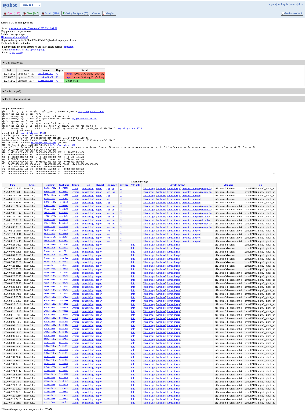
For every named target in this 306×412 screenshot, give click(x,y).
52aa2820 (63, 248)
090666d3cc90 (50, 265)
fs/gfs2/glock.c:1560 (32, 133)
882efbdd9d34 (50, 223)
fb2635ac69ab (50, 234)
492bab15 (63, 367)
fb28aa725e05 (50, 248)
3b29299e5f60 (50, 202)
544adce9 (63, 371)
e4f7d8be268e (50, 297)
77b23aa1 (63, 230)
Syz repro (112, 185)
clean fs (205, 216)
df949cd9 (63, 213)
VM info (135, 185)
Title (259, 185)
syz (13, 52)
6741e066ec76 (50, 195)
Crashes (95, 13)
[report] (69, 73)
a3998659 (63, 206)
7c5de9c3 (63, 265)
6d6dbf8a (63, 234)
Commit (50, 185)
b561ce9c (63, 378)
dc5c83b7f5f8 (50, 367)
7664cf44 (63, 258)
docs (301, 4)
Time (12, 185)
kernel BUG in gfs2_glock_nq (24, 49)
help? (181, 185)
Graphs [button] (108, 13)
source (293, 4)
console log (88, 188)
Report (100, 185)
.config (19, 52)
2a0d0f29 (63, 237)
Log (88, 185)
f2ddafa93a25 (50, 209)
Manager (228, 185)
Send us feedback (291, 13)
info (133, 244)
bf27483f (63, 188)
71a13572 (63, 374)
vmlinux (161, 188)
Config (75, 185)
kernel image (173, 188)
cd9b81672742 (50, 216)
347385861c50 (50, 199)
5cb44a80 (63, 209)
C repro (124, 185)
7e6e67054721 (50, 244)
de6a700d (63, 385)
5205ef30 (63, 241)
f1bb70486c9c (50, 230)
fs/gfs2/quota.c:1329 (91, 111)
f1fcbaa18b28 (45, 77)
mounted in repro (191, 188)
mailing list (282, 4)
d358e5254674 (45, 80)
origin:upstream (24, 31)
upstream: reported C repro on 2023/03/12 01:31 (33, 28)
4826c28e (63, 227)
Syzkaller (64, 185)
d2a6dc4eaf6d (50, 237)
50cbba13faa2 (45, 73)
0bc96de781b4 (50, 188)
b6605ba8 (63, 223)
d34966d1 (63, 192)
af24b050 (63, 195)
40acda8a (63, 216)
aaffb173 (63, 262)
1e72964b (63, 244)
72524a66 (63, 269)
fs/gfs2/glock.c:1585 (63, 145)
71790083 (63, 311)
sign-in (272, 4)
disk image (149, 188)
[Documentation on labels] (14, 37)
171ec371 (63, 199)
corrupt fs (206, 188)
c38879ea (63, 339)
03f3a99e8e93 (50, 339)
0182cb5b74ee (50, 213)
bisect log (68, 46)
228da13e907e (50, 206)
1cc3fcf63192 (50, 241)
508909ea (63, 318)
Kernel (32, 185)
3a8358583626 (50, 192)
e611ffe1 (63, 251)
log (42, 49)
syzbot (10, 5)
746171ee (63, 297)
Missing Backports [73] (75, 13)
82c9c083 (63, 220)
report (99, 188)
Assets (173, 185)
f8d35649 (63, 307)
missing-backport (18, 34)
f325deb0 (63, 202)
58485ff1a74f (50, 227)
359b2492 (63, 304)
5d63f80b (63, 322)
